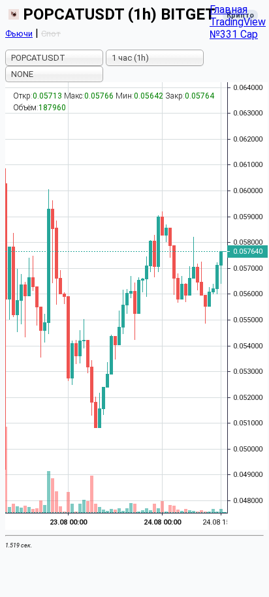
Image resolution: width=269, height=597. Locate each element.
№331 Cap (234, 34)
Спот (51, 33)
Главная (228, 9)
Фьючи (19, 33)
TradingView (238, 22)
